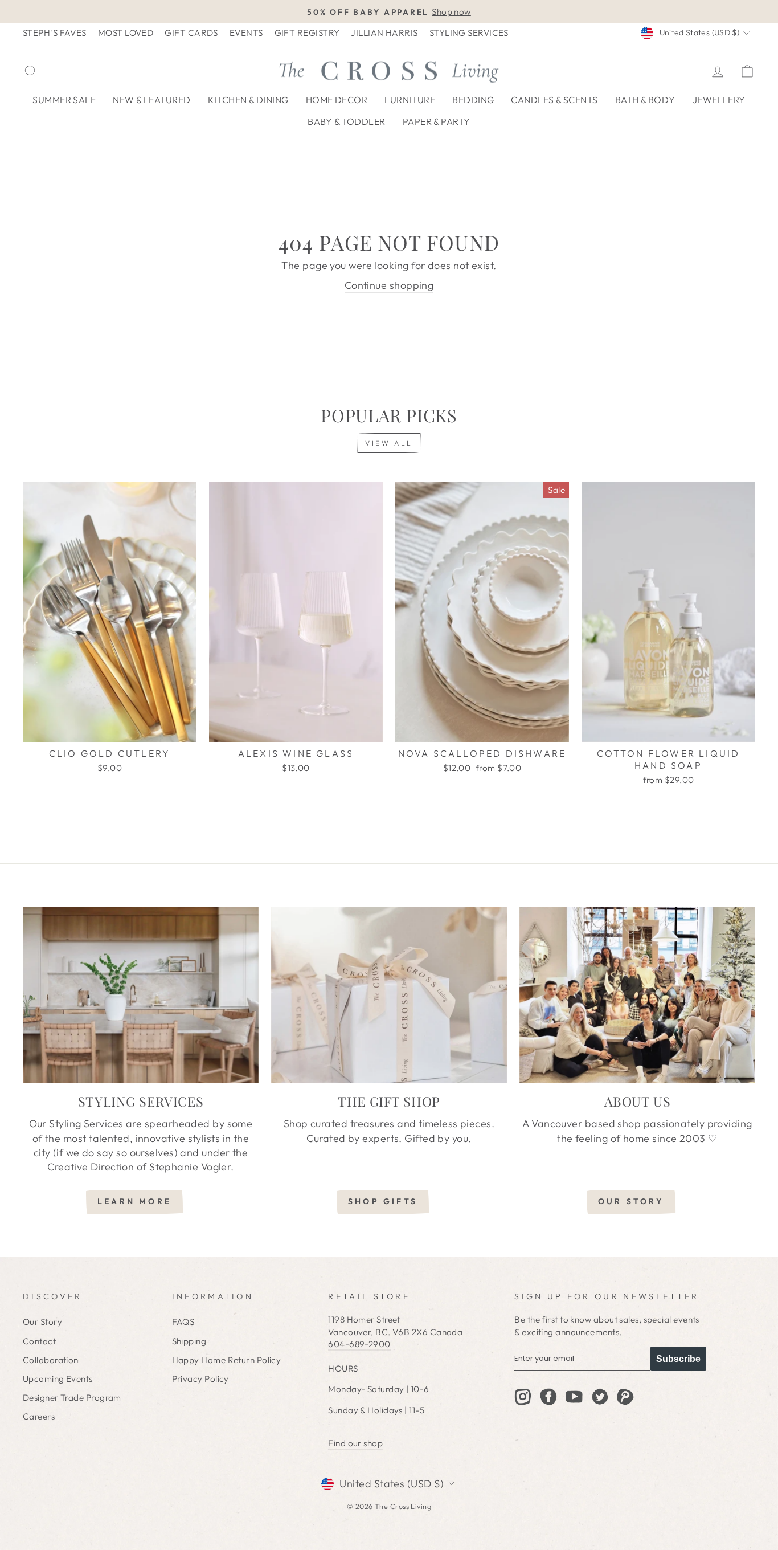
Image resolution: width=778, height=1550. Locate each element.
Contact (39, 1341)
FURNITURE (409, 99)
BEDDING (473, 99)
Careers (39, 1416)
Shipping (189, 1341)
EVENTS (246, 32)
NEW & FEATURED (151, 99)
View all (389, 443)
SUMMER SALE (64, 99)
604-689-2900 (359, 1344)
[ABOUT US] (637, 995)
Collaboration (51, 1360)
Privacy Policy (200, 1378)
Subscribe (678, 1359)
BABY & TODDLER (346, 121)
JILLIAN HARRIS (384, 32)
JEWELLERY (719, 99)
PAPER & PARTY (436, 121)
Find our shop (355, 1443)
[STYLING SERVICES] (141, 995)
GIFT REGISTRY (307, 32)
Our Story (42, 1321)
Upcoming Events (58, 1378)
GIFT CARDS (191, 32)
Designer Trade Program (72, 1397)
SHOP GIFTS (382, 1201)
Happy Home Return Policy (226, 1360)
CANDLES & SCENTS (554, 99)
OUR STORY (631, 1201)
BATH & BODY (645, 99)
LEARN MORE (134, 1201)
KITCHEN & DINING (248, 99)
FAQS (183, 1321)
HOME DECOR (337, 99)
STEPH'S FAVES (55, 32)
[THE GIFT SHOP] (389, 995)
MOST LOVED (126, 32)
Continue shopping (389, 285)
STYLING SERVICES (469, 32)
